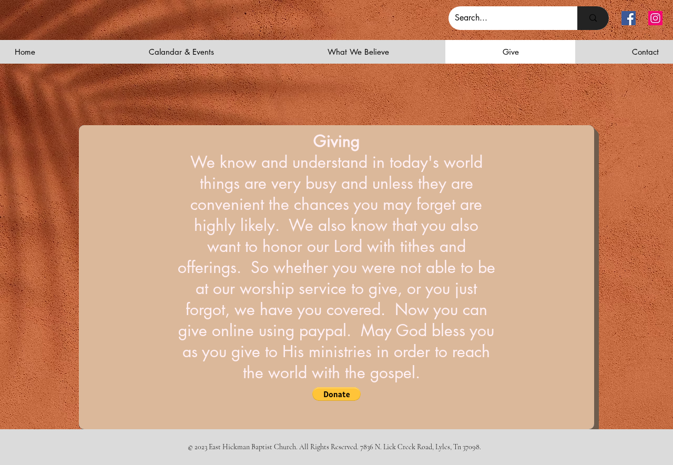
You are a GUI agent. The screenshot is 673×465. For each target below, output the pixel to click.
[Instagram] (655, 18)
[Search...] (593, 18)
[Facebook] (628, 18)
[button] (336, 394)
